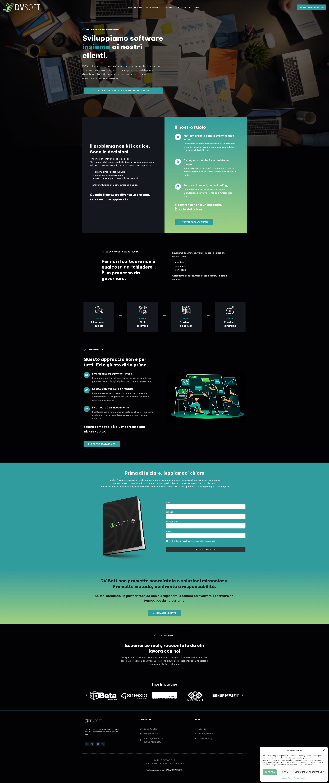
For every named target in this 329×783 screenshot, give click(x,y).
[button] (324, 750)
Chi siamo (169, 7)
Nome (168, 502)
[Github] (103, 744)
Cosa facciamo (153, 7)
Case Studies (183, 7)
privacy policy (183, 541)
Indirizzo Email (173, 522)
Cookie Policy (287, 778)
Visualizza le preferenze (309, 772)
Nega (285, 772)
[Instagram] (92, 744)
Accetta (270, 772)
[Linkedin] (98, 744)
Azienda (169, 531)
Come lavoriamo (135, 7)
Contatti (197, 7)
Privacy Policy (299, 778)
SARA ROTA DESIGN (174, 770)
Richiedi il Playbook (206, 549)
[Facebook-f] (87, 744)
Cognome (170, 512)
